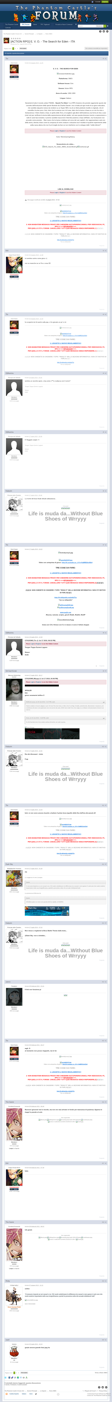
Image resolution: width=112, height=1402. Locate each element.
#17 (103, 1163)
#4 (104, 373)
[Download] (26, 1377)
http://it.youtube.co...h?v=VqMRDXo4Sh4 (75, 213)
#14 (103, 982)
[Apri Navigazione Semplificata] (76, 24)
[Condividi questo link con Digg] (9, 1377)
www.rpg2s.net (65, 612)
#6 (104, 491)
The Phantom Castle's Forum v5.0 (14, 1391)
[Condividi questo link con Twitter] (5, 1377)
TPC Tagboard (45, 24)
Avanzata (107, 26)
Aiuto (31, 1393)
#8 (104, 633)
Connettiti (97, 1)
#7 (104, 545)
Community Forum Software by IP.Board (99, 1393)
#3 (104, 314)
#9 (104, 671)
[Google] (107, 31)
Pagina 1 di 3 (7, 48)
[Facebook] (100, 31)
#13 (103, 923)
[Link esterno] (65, 211)
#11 (103, 805)
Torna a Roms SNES (101, 1373)
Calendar (8, 27)
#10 (103, 746)
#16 (103, 1102)
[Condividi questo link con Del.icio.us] (12, 1377)
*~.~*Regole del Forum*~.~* (90, 1391)
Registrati (105, 1)
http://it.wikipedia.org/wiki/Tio (65, 240)
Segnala (101, 245)
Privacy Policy (103, 1391)
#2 (104, 250)
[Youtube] (104, 31)
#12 (103, 864)
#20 (103, 1340)
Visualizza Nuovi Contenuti (63, 24)
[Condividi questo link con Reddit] (15, 1377)
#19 (103, 1281)
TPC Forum (26, 24)
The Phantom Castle (11, 24)
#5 (104, 432)
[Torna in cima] (58, 1394)
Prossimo (23, 48)
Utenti (35, 24)
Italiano (24, 1393)
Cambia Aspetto (14, 1393)
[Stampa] (23, 1377)
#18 (103, 1222)
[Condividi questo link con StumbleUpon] (18, 1377)
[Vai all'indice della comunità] (56, 13)
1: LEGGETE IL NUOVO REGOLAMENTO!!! (65, 221)
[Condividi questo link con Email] (21, 1377)
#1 (104, 58)
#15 (103, 1040)
